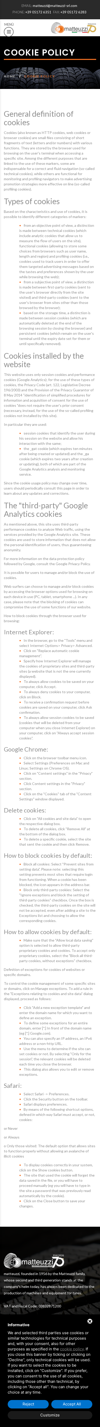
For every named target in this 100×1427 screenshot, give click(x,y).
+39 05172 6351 (38, 12)
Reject (28, 1404)
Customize (50, 1415)
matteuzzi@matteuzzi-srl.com (55, 6)
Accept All (72, 1404)
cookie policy (72, 1349)
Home (9, 76)
